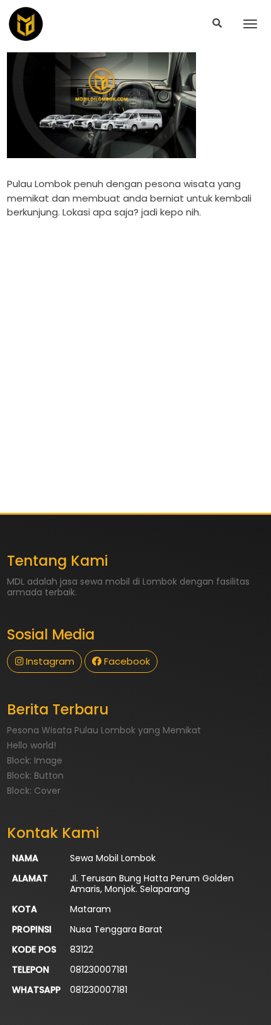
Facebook (125, 661)
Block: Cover (34, 790)
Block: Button (35, 775)
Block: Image (34, 760)
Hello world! (31, 745)
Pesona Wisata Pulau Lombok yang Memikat (104, 730)
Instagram (48, 661)
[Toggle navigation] (250, 24)
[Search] (217, 24)
